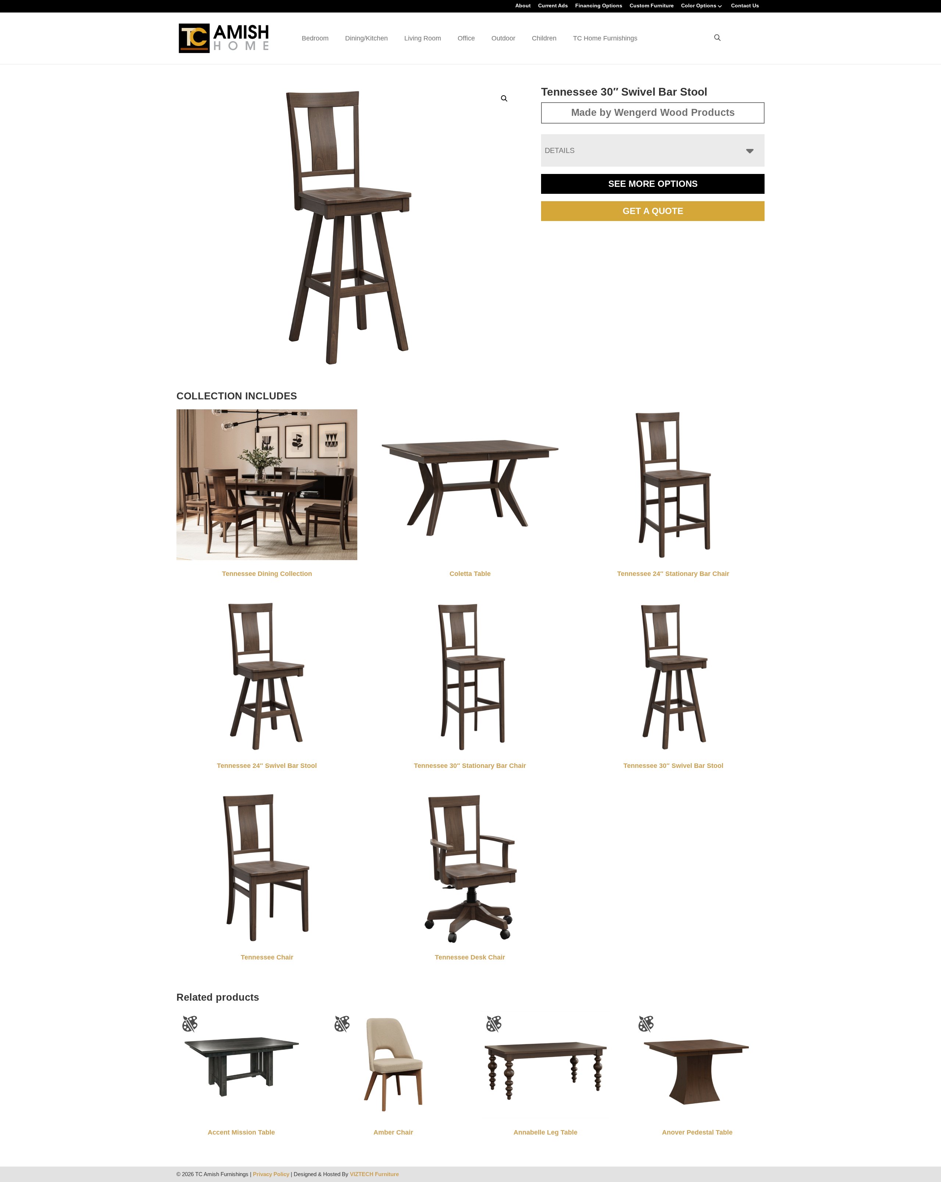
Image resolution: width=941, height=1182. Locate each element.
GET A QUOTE (653, 211)
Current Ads (553, 5)
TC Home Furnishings (605, 38)
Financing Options (598, 5)
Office (466, 38)
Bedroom (315, 38)
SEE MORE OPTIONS (653, 184)
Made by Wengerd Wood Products (653, 112)
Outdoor (503, 38)
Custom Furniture (652, 5)
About (523, 5)
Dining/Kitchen (366, 38)
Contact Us (745, 5)
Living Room (422, 38)
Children (544, 38)
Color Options (698, 5)
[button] (504, 98)
